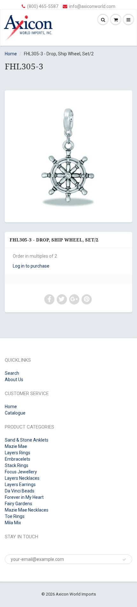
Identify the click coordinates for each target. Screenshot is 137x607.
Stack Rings (16, 465)
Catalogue (15, 412)
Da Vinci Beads (19, 490)
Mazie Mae (16, 446)
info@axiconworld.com (92, 6)
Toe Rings (15, 516)
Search (12, 373)
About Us (14, 379)
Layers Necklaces (22, 478)
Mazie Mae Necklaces (26, 510)
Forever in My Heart (24, 497)
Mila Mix (13, 522)
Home (11, 53)
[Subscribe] (124, 560)
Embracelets (17, 459)
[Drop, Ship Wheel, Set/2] (68, 155)
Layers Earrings (20, 484)
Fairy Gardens (18, 503)
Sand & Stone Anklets (26, 440)
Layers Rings (17, 452)
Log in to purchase (31, 266)
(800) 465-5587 (42, 6)
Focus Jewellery (21, 471)
